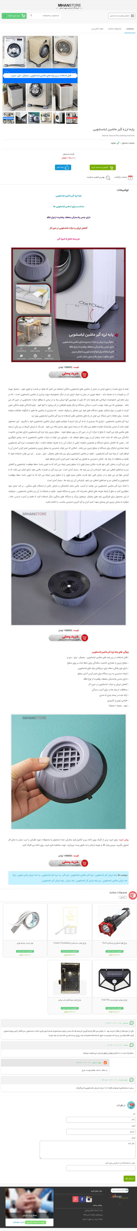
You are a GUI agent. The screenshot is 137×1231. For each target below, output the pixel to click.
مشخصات (130, 29)
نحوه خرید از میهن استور (92, 1219)
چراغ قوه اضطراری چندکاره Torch (114, 943)
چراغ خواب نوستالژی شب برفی (69, 1000)
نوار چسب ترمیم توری (25, 943)
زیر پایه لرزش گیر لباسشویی (88, 881)
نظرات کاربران (97, 29)
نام (134, 1114)
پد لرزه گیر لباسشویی (50, 875)
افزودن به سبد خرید (99, 167)
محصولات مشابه (114, 29)
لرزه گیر (65, 875)
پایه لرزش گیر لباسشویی (106, 875)
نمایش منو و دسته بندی (119, 16)
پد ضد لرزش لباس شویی (28, 875)
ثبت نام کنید (18, 1222)
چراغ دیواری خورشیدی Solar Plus (114, 1000)
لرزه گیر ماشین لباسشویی (81, 875)
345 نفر (60, 167)
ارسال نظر (129, 1178)
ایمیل (133, 1126)
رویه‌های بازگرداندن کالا (93, 1215)
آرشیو (123, 897)
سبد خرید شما (14, 16)
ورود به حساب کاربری (35, 1222)
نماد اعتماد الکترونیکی (94, 1210)
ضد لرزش (69, 881)
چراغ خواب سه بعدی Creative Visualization (69, 943)
